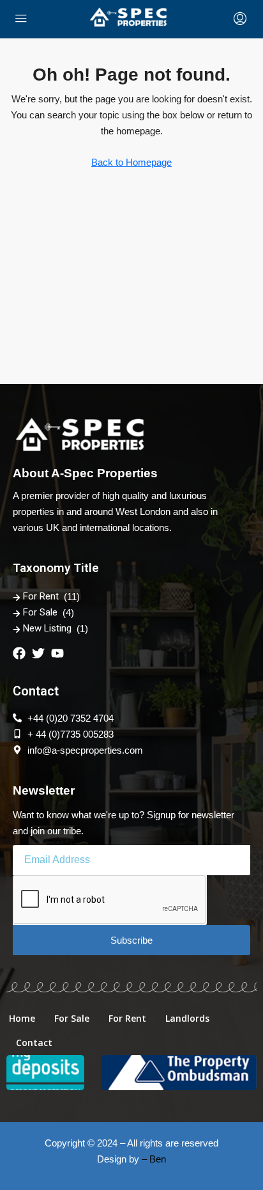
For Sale (40, 612)
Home (22, 1018)
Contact (34, 1042)
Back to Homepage (131, 162)
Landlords (187, 1018)
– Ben (154, 1159)
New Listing (47, 628)
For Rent (41, 596)
